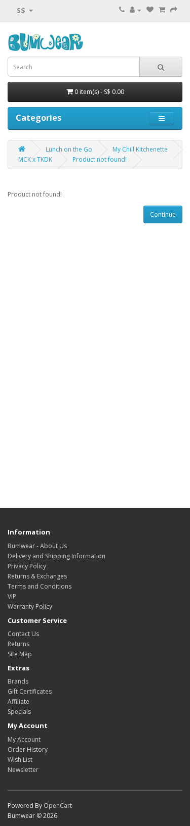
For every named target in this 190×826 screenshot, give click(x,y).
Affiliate (18, 701)
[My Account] (135, 10)
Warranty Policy (30, 606)
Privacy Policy (27, 566)
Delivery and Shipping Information (56, 556)
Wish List (20, 759)
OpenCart (58, 805)
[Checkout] (173, 10)
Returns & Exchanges (37, 576)
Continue (163, 214)
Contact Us (23, 633)
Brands (18, 681)
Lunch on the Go (69, 149)
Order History (28, 749)
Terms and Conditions (39, 586)
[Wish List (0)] (150, 10)
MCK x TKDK (35, 159)
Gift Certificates (30, 691)
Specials (19, 711)
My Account (24, 739)
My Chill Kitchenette (140, 149)
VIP (12, 596)
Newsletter (23, 769)
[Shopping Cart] (162, 10)
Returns (18, 644)
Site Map (20, 654)
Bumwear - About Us (37, 546)
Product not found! (99, 159)
